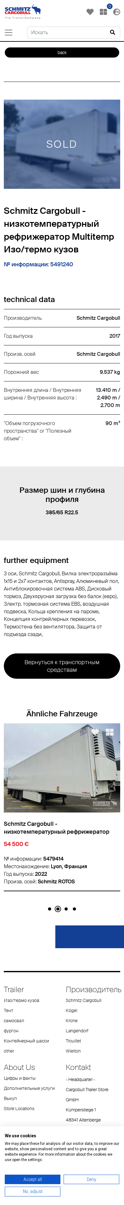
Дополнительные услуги (29, 1088)
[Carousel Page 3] (66, 908)
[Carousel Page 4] (74, 908)
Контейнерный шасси (26, 1041)
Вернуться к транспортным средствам (62, 666)
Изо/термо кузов (21, 1000)
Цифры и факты (20, 1078)
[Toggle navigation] (8, 33)
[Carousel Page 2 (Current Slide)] (57, 908)
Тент (8, 1010)
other (9, 1051)
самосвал (14, 1020)
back (62, 52)
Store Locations (19, 1108)
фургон (11, 1031)
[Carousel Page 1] (49, 908)
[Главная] (23, 11)
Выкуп (10, 1098)
